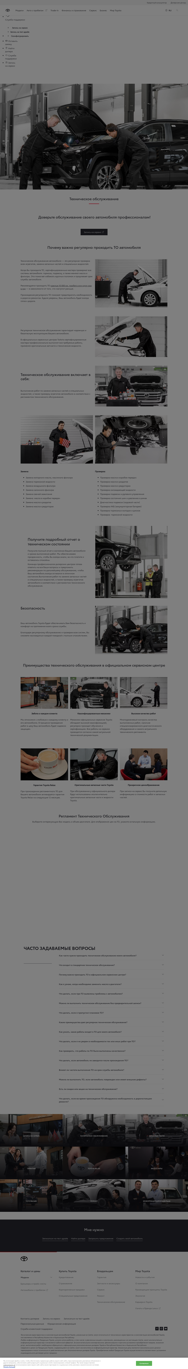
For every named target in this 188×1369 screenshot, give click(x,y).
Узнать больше (9, 1367)
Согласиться (144, 1363)
